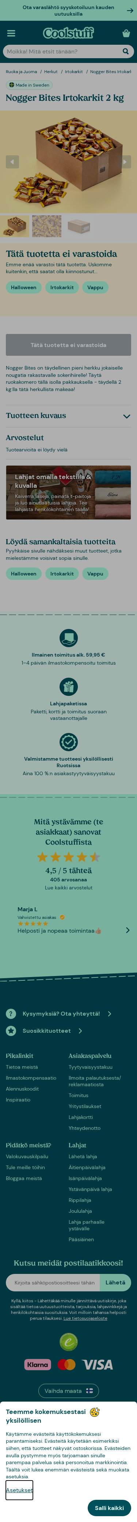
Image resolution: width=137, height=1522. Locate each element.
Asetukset (19, 1490)
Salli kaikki (109, 1508)
